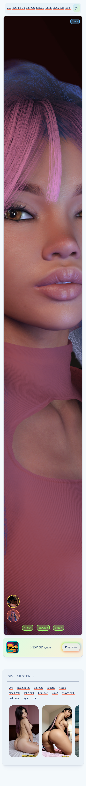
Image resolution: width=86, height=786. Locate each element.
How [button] (75, 21)
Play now (71, 647)
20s (9, 7)
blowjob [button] (43, 627)
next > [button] (58, 627)
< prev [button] (27, 627)
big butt (30, 7)
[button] (13, 601)
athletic (40, 7)
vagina (48, 7)
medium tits (18, 7)
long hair (70, 7)
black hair (58, 7)
